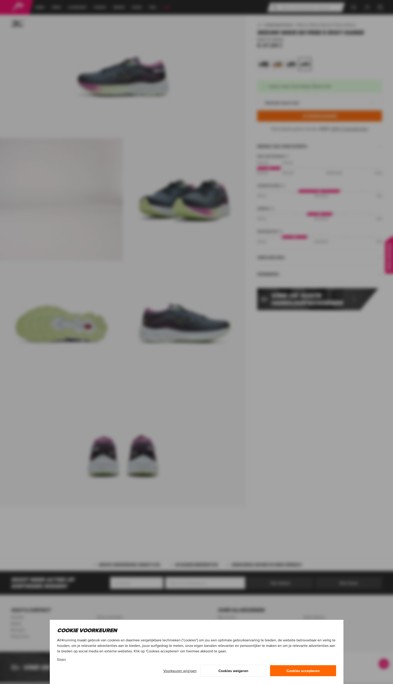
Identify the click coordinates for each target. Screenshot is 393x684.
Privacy (61, 659)
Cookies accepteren (303, 671)
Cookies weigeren (233, 671)
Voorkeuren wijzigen (180, 671)
